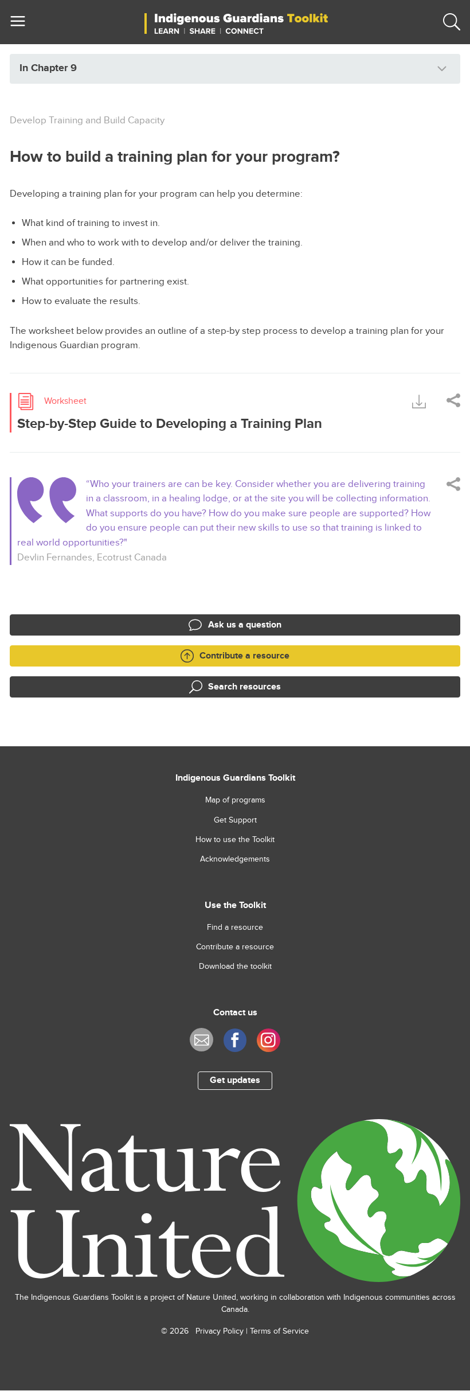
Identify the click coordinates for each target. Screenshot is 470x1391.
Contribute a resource (235, 947)
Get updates (235, 1080)
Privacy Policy (219, 1331)
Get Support (235, 820)
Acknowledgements (235, 859)
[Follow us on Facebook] (235, 1040)
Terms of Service (279, 1331)
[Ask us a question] (201, 1039)
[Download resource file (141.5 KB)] (419, 400)
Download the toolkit (235, 966)
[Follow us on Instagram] (268, 1040)
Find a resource (235, 927)
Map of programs (235, 800)
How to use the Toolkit (235, 839)
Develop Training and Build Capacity (87, 120)
